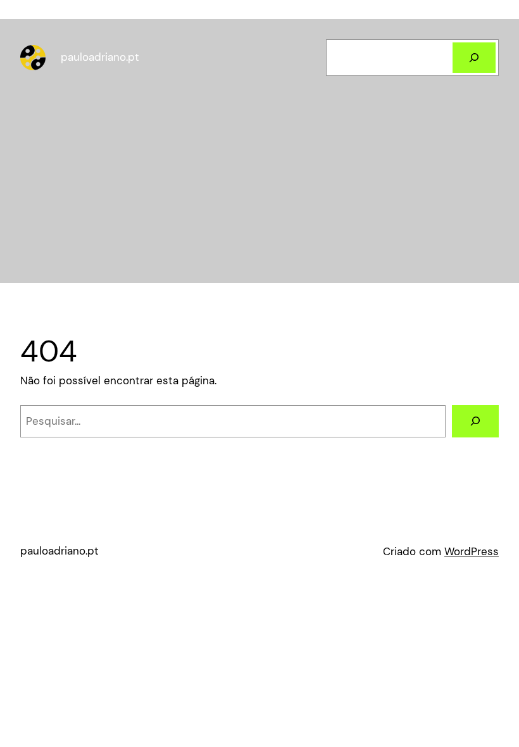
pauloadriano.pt (100, 57)
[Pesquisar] (474, 57)
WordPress (471, 551)
